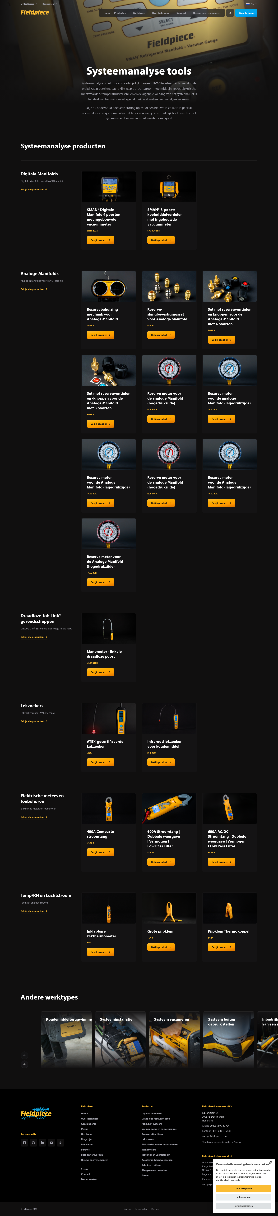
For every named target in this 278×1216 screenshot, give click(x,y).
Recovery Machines (152, 1134)
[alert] (244, 1186)
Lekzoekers (148, 1139)
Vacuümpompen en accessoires (159, 1129)
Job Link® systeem (152, 1123)
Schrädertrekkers (151, 1165)
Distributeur (48, 3)
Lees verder (235, 1180)
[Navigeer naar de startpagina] (35, 13)
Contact (85, 1174)
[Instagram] (33, 1142)
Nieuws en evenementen (94, 1159)
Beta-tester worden (92, 1154)
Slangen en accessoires (154, 1170)
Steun (84, 1169)
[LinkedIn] (42, 1142)
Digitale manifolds (152, 1113)
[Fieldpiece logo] (36, 1113)
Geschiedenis (88, 1123)
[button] (243, 1206)
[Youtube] (51, 1142)
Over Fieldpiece (89, 1118)
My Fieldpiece (27, 3)
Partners (86, 1149)
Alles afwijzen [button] (243, 1197)
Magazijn (86, 1139)
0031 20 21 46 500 (222, 1130)
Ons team (86, 1134)
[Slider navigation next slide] (24, 1064)
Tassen (145, 1175)
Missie (84, 1129)
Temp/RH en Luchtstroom (156, 1154)
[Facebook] (24, 1142)
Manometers (149, 1149)
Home (84, 1113)
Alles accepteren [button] (244, 1188)
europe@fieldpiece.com (214, 1136)
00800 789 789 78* (219, 1125)
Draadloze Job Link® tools (156, 1118)
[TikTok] (60, 1142)
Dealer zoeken (89, 1179)
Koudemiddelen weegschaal (157, 1159)
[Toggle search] (230, 13)
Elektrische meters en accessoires (160, 1144)
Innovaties (87, 1144)
